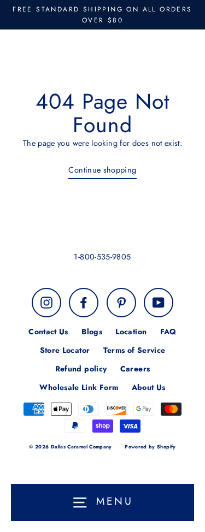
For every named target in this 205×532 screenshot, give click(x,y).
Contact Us (48, 331)
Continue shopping (102, 169)
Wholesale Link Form (78, 387)
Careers (135, 368)
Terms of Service (134, 350)
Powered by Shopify (150, 446)
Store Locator (65, 350)
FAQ (168, 331)
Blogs (91, 331)
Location (131, 331)
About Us (149, 387)
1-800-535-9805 (102, 256)
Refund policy (81, 368)
